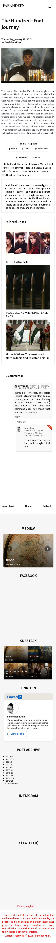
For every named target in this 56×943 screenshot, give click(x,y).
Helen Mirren (17, 167)
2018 (8, 773)
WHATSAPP (42, 149)
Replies (22, 422)
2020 (8, 767)
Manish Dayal (20, 171)
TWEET (27, 149)
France (5, 167)
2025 (8, 759)
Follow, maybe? (25, 906)
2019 (8, 770)
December (13, 783)
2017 (8, 775)
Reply (18, 416)
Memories (34, 171)
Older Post (49, 506)
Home (28, 506)
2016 (8, 778)
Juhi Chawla (37, 167)
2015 (8, 781)
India (27, 167)
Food (50, 164)
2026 (8, 756)
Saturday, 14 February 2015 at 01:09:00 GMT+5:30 (35, 433)
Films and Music (37, 164)
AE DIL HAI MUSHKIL (18, 262)
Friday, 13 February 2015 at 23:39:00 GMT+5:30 (32, 387)
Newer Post (7, 506)
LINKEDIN (23, 158)
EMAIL (37, 158)
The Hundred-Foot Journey (16, 175)
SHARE (14, 149)
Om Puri (45, 171)
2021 (8, 764)
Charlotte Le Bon (19, 164)
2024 (8, 762)
